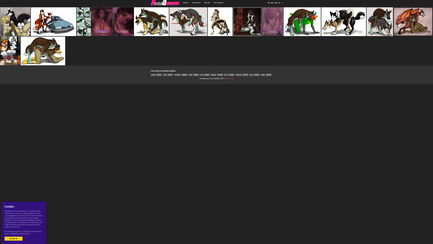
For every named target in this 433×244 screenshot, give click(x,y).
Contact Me (229, 78)
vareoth (302, 34)
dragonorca (413, 34)
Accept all (13, 238)
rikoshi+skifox (53, 34)
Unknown (15, 34)
